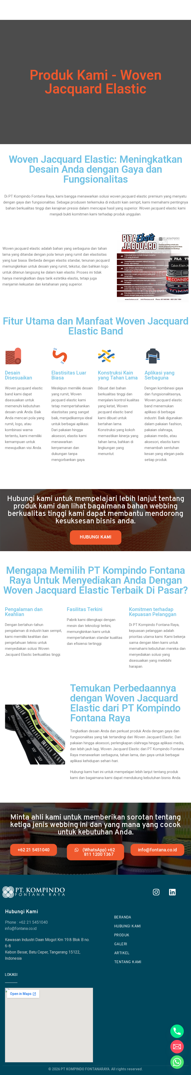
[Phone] (177, 1031)
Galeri (120, 944)
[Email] (177, 1046)
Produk (121, 935)
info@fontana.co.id (21, 928)
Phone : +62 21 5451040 (26, 922)
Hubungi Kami (127, 926)
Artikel (122, 953)
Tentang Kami (128, 962)
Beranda (122, 917)
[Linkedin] (172, 892)
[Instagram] (156, 892)
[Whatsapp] (177, 1062)
